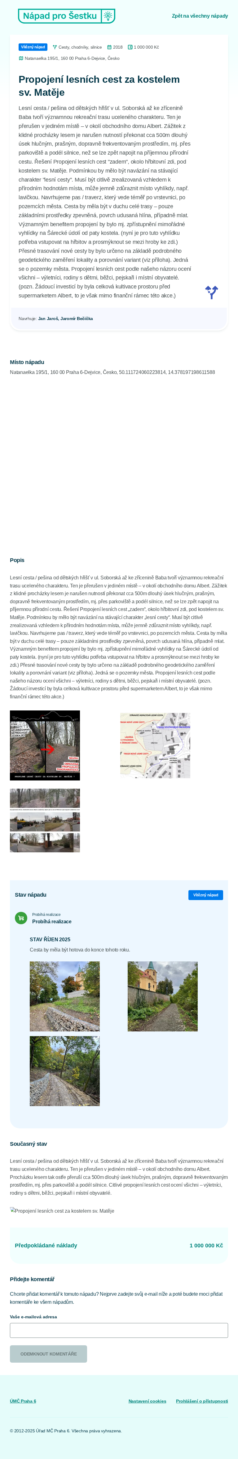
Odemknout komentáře (48, 1353)
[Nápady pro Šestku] (66, 16)
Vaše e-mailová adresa (33, 1316)
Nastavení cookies (147, 1401)
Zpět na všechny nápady (200, 16)
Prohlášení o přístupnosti (202, 1401)
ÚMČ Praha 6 (23, 1401)
